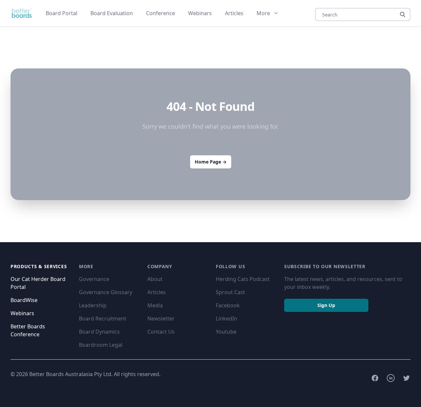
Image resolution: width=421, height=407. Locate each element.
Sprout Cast (230, 292)
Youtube (226, 331)
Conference (160, 13)
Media (155, 305)
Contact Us (161, 331)
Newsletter (161, 318)
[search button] (402, 14)
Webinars (200, 13)
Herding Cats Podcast (243, 279)
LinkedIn (226, 318)
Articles (234, 13)
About (154, 279)
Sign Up (326, 305)
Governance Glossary (105, 292)
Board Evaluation (111, 13)
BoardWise (24, 300)
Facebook (228, 305)
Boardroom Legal (100, 344)
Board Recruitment (102, 318)
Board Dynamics (99, 331)
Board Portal (61, 13)
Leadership (93, 305)
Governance (94, 279)
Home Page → (211, 162)
